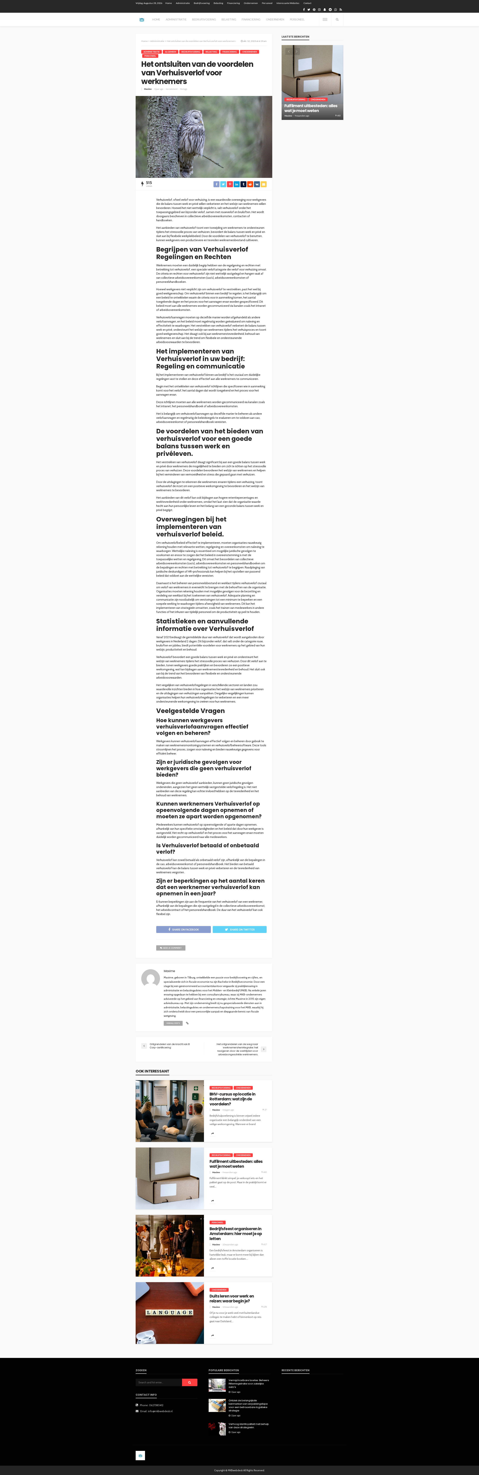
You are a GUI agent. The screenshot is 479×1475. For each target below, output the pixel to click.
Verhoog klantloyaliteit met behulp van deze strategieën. (249, 1425)
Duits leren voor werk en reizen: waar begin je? (232, 1299)
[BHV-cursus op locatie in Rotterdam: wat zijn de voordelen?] (170, 1111)
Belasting (218, 3)
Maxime (148, 89)
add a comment (172, 947)
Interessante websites (288, 3)
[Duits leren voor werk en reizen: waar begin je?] (170, 1313)
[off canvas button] (325, 19)
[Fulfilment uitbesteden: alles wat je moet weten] (170, 1178)
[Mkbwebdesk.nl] (142, 19)
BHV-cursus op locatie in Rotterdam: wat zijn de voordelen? (232, 1099)
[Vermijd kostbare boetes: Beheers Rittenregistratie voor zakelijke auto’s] (217, 1385)
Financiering (233, 3)
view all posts (173, 1023)
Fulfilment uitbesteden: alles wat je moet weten (236, 1164)
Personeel (267, 3)
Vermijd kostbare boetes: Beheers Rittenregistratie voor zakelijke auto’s (249, 1384)
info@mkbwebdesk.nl (160, 1411)
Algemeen (170, 52)
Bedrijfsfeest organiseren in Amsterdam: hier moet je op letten (236, 1233)
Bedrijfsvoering (202, 3)
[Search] (337, 19)
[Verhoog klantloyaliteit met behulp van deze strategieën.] (217, 1429)
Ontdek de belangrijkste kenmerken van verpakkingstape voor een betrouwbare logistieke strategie (248, 1406)
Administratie (183, 3)
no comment (172, 89)
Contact (307, 3)
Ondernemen (251, 3)
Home (168, 3)
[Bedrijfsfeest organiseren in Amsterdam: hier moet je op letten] (170, 1246)
